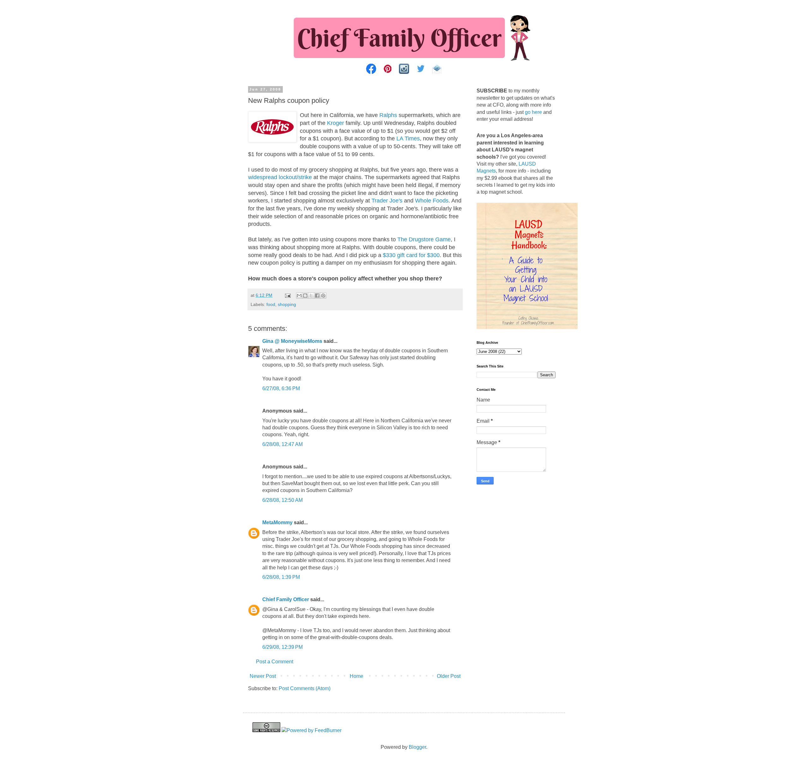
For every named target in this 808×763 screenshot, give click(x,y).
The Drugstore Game (424, 239)
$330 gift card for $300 (411, 255)
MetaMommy (277, 522)
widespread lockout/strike (280, 177)
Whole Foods (432, 200)
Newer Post (263, 676)
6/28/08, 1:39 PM (281, 577)
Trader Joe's (386, 200)
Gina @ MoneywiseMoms (292, 341)
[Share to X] (311, 295)
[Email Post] (287, 295)
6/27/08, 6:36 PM (281, 388)
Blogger (417, 747)
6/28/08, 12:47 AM (282, 444)
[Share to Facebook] (317, 295)
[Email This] (299, 295)
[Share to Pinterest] (323, 295)
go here (533, 112)
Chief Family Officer (285, 599)
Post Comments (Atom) (304, 688)
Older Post (448, 676)
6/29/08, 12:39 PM (282, 647)
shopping (287, 304)
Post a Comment (274, 661)
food (270, 304)
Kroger (334, 123)
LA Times (408, 138)
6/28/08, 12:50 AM (282, 500)
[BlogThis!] (305, 295)
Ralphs (388, 115)
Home (356, 676)
